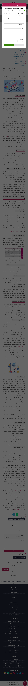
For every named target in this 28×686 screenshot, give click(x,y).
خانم (19, 18)
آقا (8, 18)
